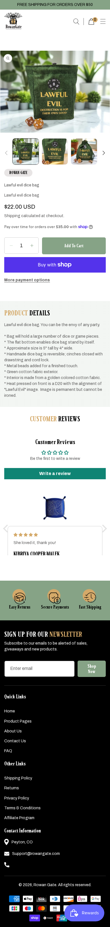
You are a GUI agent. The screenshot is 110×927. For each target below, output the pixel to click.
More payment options (27, 280)
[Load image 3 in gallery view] (84, 151)
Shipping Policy (18, 778)
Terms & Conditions (22, 808)
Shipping (12, 216)
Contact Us (15, 741)
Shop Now (91, 668)
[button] (103, 21)
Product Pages (18, 721)
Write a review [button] (55, 473)
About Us (13, 731)
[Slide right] (104, 153)
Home (9, 711)
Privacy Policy (16, 798)
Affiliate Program (19, 818)
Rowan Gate (45, 885)
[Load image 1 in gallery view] (25, 151)
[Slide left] (6, 153)
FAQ (8, 751)
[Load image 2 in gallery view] (55, 151)
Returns (11, 788)
